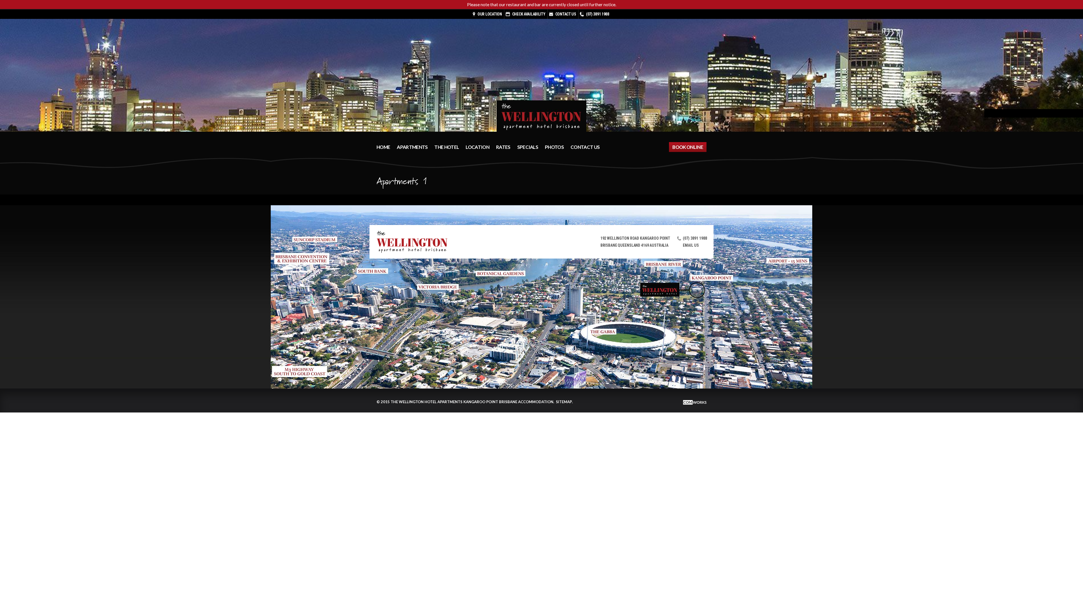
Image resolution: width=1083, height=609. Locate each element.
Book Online (687, 147)
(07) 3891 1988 (597, 14)
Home (383, 147)
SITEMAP (564, 402)
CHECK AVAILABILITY (528, 14)
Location (477, 147)
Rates (503, 147)
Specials (527, 147)
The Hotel (446, 147)
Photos (554, 147)
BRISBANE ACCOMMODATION (526, 402)
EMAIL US (691, 245)
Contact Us (565, 14)
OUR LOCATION (489, 14)
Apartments (412, 147)
